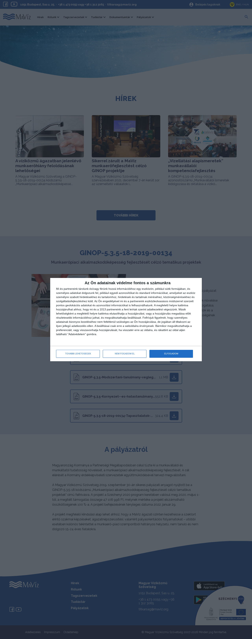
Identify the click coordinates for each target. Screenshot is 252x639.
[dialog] (126, 319)
